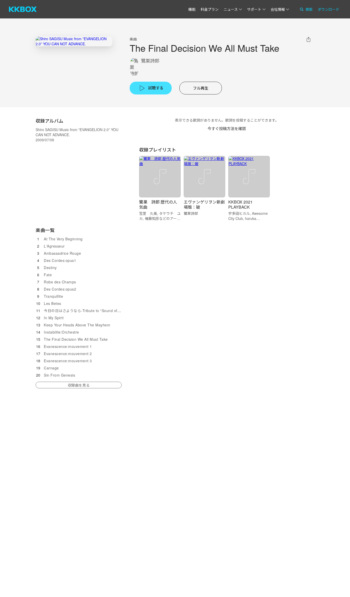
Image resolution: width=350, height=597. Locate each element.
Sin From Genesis (59, 375)
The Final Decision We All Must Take (76, 339)
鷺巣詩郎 (150, 60)
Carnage (51, 367)
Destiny (50, 267)
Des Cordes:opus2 (60, 289)
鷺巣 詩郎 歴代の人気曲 (158, 204)
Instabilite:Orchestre (61, 332)
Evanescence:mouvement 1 (68, 346)
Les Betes (52, 303)
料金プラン (210, 9)
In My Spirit (54, 317)
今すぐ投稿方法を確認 (227, 128)
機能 (191, 9)
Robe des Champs (60, 281)
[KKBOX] (23, 9)
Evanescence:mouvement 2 (68, 353)
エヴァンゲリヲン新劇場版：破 (204, 204)
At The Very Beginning (63, 238)
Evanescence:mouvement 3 (68, 360)
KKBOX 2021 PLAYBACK (240, 204)
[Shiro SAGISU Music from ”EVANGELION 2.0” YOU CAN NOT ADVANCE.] (74, 41)
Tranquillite (53, 296)
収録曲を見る (79, 385)
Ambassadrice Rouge (62, 253)
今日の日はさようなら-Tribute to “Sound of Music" (87, 310)
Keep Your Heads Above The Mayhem (77, 324)
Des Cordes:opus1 (60, 260)
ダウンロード (328, 9)
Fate (48, 274)
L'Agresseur (54, 246)
